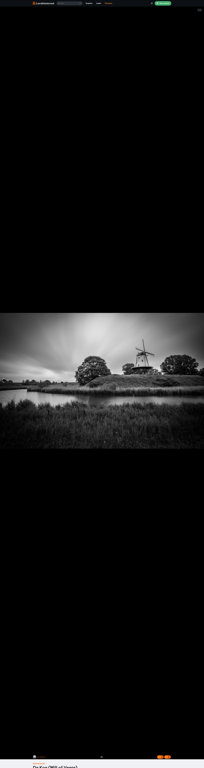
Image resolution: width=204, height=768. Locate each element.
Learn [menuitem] (98, 3)
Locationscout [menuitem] (43, 3)
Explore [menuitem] (89, 3)
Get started (164, 3)
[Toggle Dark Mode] (151, 3)
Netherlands (39, 763)
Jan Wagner (41, 757)
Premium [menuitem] (108, 3)
